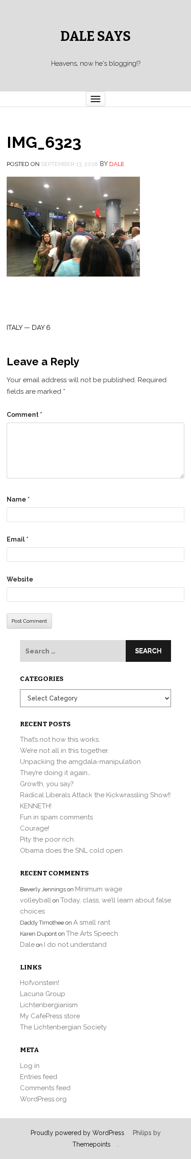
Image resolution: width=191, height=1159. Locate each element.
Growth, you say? (47, 784)
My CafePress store (50, 1016)
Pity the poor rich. (47, 839)
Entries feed (38, 1077)
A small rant (91, 922)
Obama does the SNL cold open (71, 850)
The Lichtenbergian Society (63, 1027)
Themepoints (91, 1144)
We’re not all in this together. (64, 751)
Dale (116, 164)
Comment (24, 414)
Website (20, 579)
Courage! (34, 828)
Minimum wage (98, 889)
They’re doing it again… (55, 773)
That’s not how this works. (60, 740)
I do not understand (75, 945)
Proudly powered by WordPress (77, 1132)
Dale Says (95, 36)
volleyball (35, 900)
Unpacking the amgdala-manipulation (80, 762)
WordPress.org (43, 1099)
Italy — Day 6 (29, 328)
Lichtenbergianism (49, 1005)
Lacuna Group (42, 994)
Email (17, 539)
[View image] (73, 225)
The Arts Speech (92, 933)
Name (18, 499)
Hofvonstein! (39, 983)
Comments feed (45, 1088)
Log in (30, 1066)
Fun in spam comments (56, 817)
